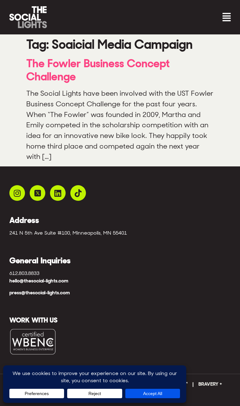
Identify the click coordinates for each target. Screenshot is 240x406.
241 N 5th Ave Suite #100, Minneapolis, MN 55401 (68, 233)
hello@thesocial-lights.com (38, 280)
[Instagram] (17, 193)
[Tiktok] (78, 193)
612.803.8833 (24, 273)
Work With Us (33, 320)
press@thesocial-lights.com (39, 292)
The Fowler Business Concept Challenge (98, 70)
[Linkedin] (58, 193)
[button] (177, 17)
